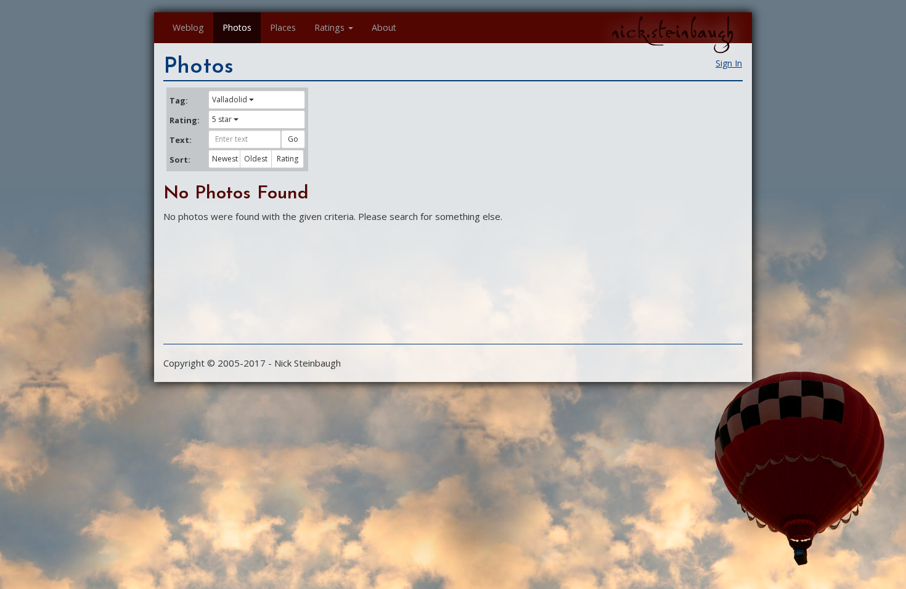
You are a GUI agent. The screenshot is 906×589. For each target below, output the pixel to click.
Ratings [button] (329, 27)
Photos (236, 27)
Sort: (179, 159)
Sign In (729, 63)
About (384, 27)
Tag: (178, 100)
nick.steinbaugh (672, 31)
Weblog (188, 27)
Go (293, 139)
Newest (225, 158)
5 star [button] (222, 119)
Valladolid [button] (229, 99)
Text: (180, 139)
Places (283, 27)
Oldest (255, 158)
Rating (287, 158)
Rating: (184, 120)
